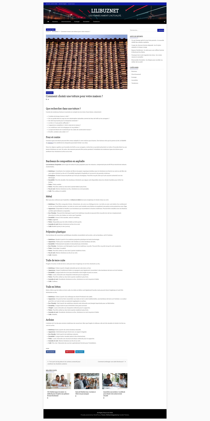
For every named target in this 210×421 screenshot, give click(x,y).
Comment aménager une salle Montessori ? (111, 361)
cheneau (50, 143)
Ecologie (76, 21)
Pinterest (70, 351)
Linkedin (80, 351)
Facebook (51, 351)
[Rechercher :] (147, 30)
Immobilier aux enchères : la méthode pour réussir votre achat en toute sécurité (114, 394)
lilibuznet (105, 11)
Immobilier (86, 21)
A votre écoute (71, 3)
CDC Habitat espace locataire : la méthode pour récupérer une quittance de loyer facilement (58, 394)
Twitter (60, 351)
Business (55, 21)
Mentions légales (63, 3)
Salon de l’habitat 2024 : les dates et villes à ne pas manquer (85, 393)
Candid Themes (124, 415)
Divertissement (66, 21)
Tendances (96, 21)
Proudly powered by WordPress (91, 415)
